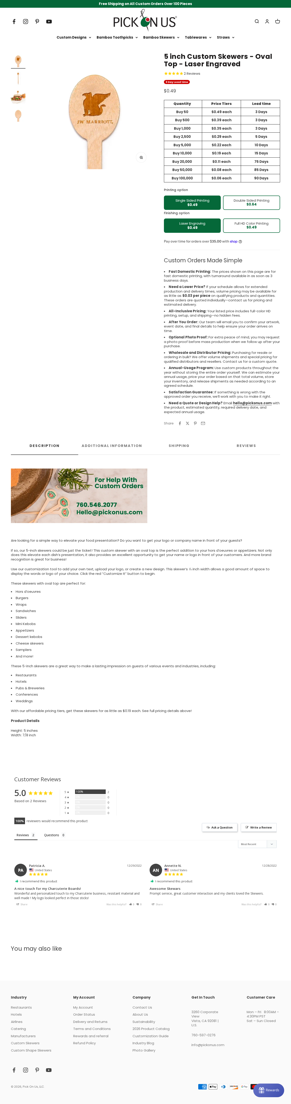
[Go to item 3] (18, 97)
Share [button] (24, 904)
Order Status (84, 1014)
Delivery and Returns (90, 1022)
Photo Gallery (144, 1050)
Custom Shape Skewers (31, 1050)
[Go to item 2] (18, 79)
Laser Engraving (192, 225)
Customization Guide (151, 1036)
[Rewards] (268, 1090)
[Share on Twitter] (187, 423)
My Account (83, 1007)
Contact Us (142, 1007)
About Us (140, 1014)
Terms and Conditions (92, 1029)
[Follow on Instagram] (26, 21)
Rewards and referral (90, 1036)
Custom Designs (72, 37)
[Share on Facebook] (180, 423)
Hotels (16, 1014)
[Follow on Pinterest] (37, 21)
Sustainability (144, 1022)
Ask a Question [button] (222, 827)
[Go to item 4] (18, 115)
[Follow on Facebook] (14, 21)
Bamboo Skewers (159, 37)
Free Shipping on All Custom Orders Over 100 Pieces (145, 3)
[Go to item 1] (18, 61)
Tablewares (196, 37)
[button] (131, 904)
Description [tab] (45, 445)
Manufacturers (23, 1036)
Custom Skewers (25, 1043)
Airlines (17, 1022)
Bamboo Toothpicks (115, 37)
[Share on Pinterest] (195, 423)
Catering (18, 1029)
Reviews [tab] (246, 445)
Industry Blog (143, 1043)
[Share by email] (203, 423)
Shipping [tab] (179, 445)
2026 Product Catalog (151, 1029)
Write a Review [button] (261, 827)
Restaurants (21, 1007)
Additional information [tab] (112, 445)
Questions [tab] (51, 835)
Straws (223, 37)
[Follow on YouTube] (49, 21)
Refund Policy (84, 1043)
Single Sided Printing (192, 202)
